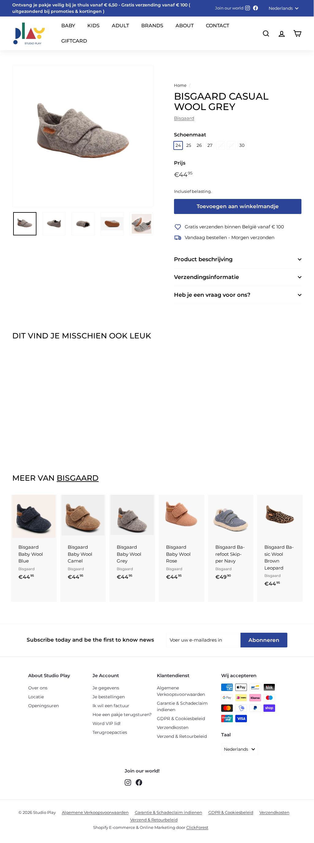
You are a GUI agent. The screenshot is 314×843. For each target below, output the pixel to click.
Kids (93, 26)
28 (220, 145)
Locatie (36, 697)
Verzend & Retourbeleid (182, 736)
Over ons (37, 688)
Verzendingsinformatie (206, 277)
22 (31, 560)
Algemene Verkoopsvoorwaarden (181, 691)
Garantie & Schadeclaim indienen (182, 706)
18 (22, 547)
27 (209, 145)
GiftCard (74, 41)
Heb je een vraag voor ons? (212, 295)
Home (180, 85)
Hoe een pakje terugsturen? (122, 714)
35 (268, 584)
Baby (68, 26)
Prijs (179, 163)
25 (188, 145)
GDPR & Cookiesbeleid (181, 718)
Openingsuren (43, 705)
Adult (120, 26)
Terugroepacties (110, 732)
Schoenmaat (190, 135)
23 (42, 560)
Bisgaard (184, 118)
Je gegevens (106, 688)
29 (231, 145)
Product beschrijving (203, 259)
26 (199, 145)
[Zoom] (83, 136)
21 (22, 560)
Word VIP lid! (107, 723)
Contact (217, 26)
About (185, 26)
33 (268, 572)
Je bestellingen (109, 697)
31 (279, 560)
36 (279, 584)
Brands (152, 26)
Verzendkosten (172, 727)
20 (42, 547)
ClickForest (197, 827)
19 (32, 547)
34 (279, 572)
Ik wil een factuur (111, 705)
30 (241, 145)
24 (178, 145)
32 (288, 560)
